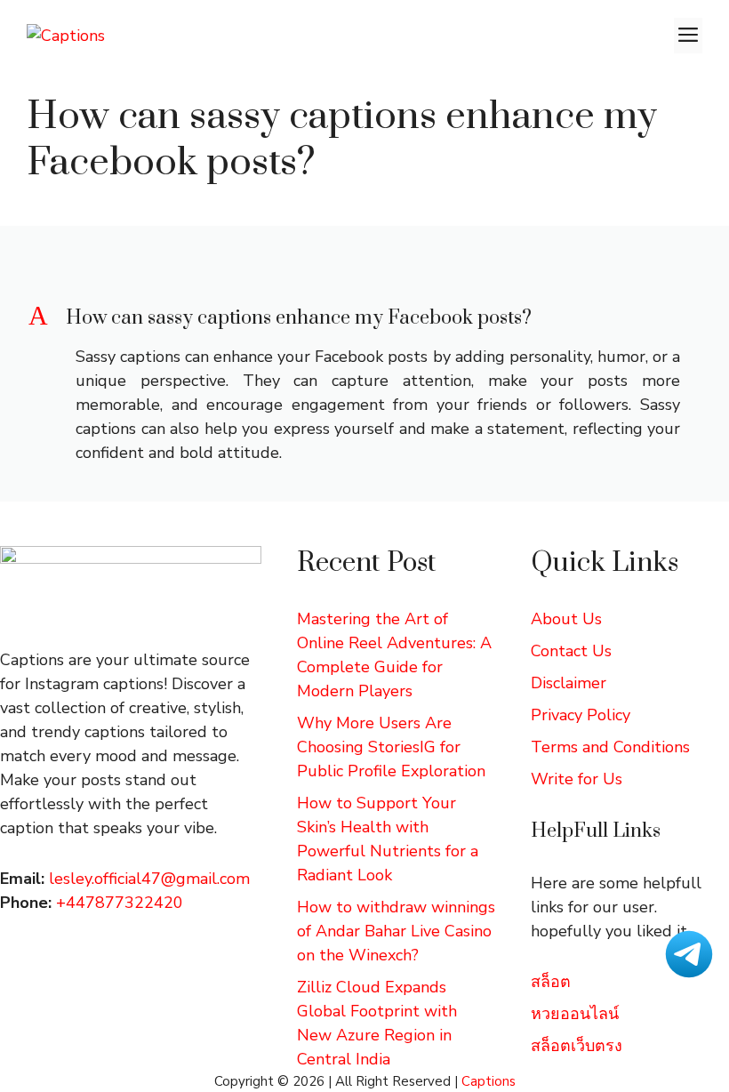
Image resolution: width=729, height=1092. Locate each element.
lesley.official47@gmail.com (149, 878)
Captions (488, 1081)
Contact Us (571, 651)
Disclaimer (568, 683)
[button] (364, 318)
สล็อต (551, 981)
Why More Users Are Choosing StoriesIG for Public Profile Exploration (391, 747)
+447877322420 (119, 902)
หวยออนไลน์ (575, 1013)
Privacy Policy (580, 715)
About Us (566, 619)
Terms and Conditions (610, 747)
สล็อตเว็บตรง (576, 1045)
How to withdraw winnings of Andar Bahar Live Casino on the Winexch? (396, 931)
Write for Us (576, 779)
